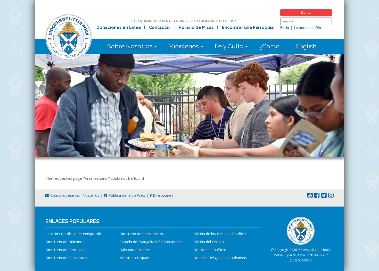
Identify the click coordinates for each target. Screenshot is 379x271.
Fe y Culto (230, 46)
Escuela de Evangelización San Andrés (151, 241)
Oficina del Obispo (208, 241)
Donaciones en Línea (118, 27)
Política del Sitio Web (126, 195)
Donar (306, 12)
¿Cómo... (271, 46)
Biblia (284, 28)
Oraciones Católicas (210, 249)
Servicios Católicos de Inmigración (73, 233)
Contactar (159, 27)
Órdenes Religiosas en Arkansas (220, 257)
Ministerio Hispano (135, 257)
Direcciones (163, 195)
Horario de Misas (196, 27)
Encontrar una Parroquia (248, 27)
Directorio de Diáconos (64, 241)
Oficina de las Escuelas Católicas (220, 233)
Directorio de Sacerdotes (66, 257)
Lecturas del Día (307, 28)
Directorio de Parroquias (65, 249)
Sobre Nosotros (130, 46)
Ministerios (184, 46)
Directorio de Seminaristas (141, 233)
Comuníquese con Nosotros (74, 195)
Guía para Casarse (134, 249)
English (305, 46)
